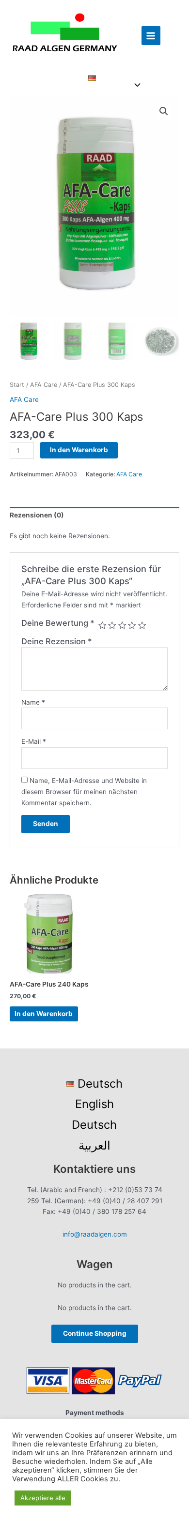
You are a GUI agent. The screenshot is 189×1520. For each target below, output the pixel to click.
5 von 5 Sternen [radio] (142, 625)
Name (33, 702)
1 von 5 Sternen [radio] (102, 625)
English (94, 1104)
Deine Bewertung (57, 623)
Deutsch (94, 1125)
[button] (164, 111)
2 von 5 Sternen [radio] (112, 625)
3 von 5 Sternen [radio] (122, 625)
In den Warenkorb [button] (44, 1014)
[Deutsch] (113, 78)
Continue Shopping (94, 1333)
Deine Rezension (56, 641)
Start (17, 384)
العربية (94, 1145)
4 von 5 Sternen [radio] (132, 625)
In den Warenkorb (79, 450)
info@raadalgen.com (95, 1234)
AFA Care (43, 384)
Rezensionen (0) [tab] (37, 515)
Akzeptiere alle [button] (42, 1498)
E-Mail (33, 741)
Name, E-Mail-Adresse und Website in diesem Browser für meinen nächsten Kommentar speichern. (84, 791)
